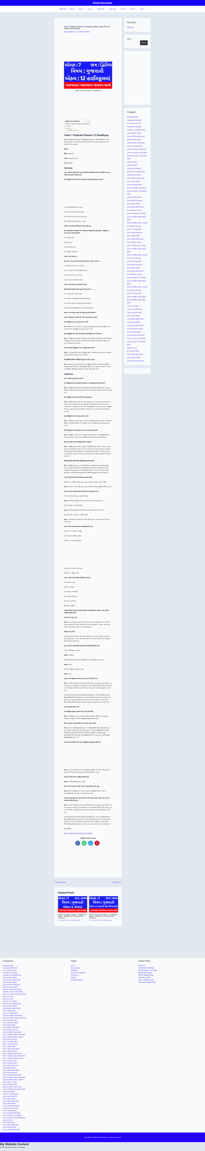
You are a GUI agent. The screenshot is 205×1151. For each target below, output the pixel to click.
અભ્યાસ (68, 126)
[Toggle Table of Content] (88, 121)
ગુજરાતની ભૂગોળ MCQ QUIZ (136, 143)
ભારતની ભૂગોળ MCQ (133, 316)
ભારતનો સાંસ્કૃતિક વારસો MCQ (136, 338)
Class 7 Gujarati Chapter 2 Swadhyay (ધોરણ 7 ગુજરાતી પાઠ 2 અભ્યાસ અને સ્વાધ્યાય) (103, 916)
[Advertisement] (88, 47)
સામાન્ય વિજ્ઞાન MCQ (133, 357)
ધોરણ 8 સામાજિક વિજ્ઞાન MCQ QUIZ (14, 1077)
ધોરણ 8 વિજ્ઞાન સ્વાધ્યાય (134, 274)
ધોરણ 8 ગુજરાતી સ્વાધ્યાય (135, 264)
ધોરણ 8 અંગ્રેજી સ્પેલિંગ (134, 261)
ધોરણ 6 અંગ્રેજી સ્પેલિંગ (134, 197)
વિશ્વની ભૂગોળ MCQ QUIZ (135, 354)
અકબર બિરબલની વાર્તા (134, 123)
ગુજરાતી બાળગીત (132, 162)
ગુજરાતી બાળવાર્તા (132, 165)
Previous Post (60, 882)
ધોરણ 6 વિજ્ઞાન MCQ (133, 204)
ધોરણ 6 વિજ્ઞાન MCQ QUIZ (135, 207)
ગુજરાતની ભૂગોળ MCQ (134, 139)
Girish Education (102, 2)
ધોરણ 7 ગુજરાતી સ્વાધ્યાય (64, 920)
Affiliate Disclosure (77, 980)
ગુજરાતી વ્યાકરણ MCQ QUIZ (136, 171)
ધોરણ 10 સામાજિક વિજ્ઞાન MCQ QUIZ (14, 1018)
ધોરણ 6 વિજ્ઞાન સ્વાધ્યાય (134, 210)
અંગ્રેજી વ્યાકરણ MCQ (134, 126)
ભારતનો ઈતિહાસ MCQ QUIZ (136, 335)
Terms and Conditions (78, 973)
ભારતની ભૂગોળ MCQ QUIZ (135, 319)
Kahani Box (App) (144, 977)
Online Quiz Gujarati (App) (147, 982)
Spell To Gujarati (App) (146, 980)
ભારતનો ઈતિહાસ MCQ (134, 332)
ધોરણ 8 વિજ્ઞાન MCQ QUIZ (135, 271)
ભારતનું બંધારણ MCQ (133, 322)
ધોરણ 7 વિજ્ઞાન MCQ (133, 236)
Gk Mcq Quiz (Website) (146, 968)
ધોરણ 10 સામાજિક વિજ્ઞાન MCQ (136, 188)
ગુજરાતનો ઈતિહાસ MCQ (134, 146)
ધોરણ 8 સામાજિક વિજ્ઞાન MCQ (136, 277)
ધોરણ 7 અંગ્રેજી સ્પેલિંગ (134, 229)
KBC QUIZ (130, 27)
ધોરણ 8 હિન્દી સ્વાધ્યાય (134, 290)
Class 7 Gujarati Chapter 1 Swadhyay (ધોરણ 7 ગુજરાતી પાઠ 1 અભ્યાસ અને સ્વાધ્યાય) (72, 916)
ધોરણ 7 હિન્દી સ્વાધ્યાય (134, 258)
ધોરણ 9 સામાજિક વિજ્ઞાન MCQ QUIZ (14, 1089)
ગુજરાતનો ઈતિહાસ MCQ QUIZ (136, 149)
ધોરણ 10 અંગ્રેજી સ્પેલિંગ (134, 184)
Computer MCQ (132, 117)
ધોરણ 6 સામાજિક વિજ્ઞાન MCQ (136, 213)
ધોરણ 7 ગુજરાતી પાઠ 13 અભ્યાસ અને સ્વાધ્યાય (78, 833)
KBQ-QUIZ (63, 9)
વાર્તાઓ (141, 9)
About (73, 965)
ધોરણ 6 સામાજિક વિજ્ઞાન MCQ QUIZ (14, 1034)
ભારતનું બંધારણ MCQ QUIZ (135, 325)
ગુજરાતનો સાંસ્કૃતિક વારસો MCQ (137, 152)
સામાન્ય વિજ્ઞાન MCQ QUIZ (135, 361)
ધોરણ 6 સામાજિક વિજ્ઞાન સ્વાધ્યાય (137, 223)
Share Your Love (73, 130)
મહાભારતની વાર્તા (132, 348)
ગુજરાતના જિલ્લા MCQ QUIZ (136, 136)
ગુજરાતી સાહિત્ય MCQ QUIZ (136, 178)
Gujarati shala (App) (145, 972)
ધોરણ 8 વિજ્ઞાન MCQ (133, 268)
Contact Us (74, 975)
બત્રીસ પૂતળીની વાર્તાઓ (134, 312)
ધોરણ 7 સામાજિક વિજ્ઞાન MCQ (136, 245)
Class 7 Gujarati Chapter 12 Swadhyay (78, 124)
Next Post (117, 882)
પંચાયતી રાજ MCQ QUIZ (134, 309)
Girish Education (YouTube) (147, 970)
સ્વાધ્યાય (68, 128)
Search (129, 39)
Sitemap (73, 977)
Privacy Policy (75, 968)
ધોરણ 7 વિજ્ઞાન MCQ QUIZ (135, 239)
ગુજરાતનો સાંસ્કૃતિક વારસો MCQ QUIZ (14, 994)
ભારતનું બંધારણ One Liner (135, 329)
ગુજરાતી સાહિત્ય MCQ (134, 175)
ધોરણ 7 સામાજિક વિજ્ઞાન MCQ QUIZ (14, 1056)
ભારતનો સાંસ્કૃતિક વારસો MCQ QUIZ (14, 1118)
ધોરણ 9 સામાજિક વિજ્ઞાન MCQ (136, 296)
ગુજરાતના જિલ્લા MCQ (134, 133)
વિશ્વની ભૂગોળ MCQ (133, 351)
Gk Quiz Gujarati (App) (146, 975)
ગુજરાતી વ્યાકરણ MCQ (134, 168)
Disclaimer (74, 970)
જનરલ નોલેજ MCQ (133, 181)
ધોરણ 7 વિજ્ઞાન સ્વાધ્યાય (134, 242)
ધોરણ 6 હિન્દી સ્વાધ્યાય (134, 226)
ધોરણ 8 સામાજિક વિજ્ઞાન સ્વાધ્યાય (137, 287)
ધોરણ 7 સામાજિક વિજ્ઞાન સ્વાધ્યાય (137, 255)
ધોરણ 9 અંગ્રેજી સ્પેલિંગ (134, 293)
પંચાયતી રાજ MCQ (133, 306)
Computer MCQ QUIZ (134, 120)
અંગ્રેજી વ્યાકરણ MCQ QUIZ (136, 130)
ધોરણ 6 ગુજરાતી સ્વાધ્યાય (135, 200)
